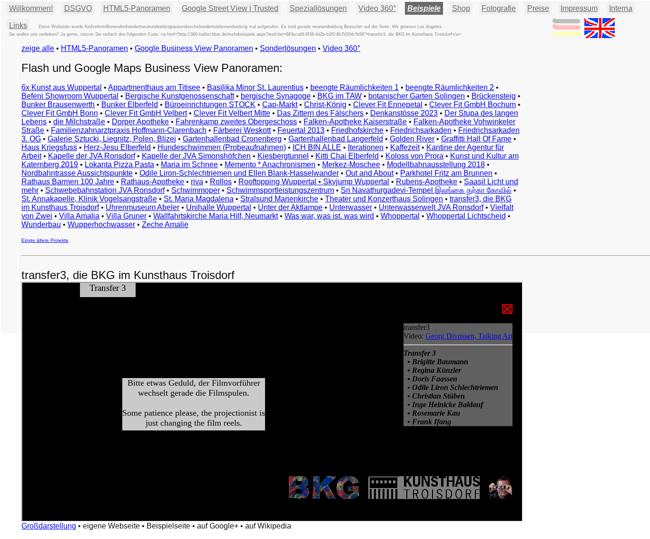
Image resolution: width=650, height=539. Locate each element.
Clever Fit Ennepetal (388, 104)
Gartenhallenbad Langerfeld (335, 139)
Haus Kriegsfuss (49, 147)
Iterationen (366, 147)
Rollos (221, 182)
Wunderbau (41, 224)
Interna (620, 8)
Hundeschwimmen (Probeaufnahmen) (222, 147)
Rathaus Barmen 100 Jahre (67, 182)
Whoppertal (400, 216)
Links (18, 25)
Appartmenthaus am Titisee (154, 87)
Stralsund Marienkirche (279, 199)
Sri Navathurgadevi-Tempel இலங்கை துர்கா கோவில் (426, 190)
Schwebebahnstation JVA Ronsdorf (105, 190)
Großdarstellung (48, 526)
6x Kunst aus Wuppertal (61, 87)
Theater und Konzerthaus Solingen (384, 199)
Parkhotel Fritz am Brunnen (446, 173)
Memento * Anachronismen (270, 164)
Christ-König (325, 104)
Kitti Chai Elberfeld (347, 156)
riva (197, 182)
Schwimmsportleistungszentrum (280, 190)
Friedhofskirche (357, 130)
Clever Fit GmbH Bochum (472, 104)
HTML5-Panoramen (136, 8)
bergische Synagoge (276, 96)
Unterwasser (350, 207)
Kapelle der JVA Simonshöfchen (196, 156)
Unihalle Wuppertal (218, 207)
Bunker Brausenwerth (58, 104)
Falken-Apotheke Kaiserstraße (355, 122)
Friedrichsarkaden (421, 130)
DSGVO (78, 8)
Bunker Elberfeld (129, 104)
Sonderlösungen (288, 48)
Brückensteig (494, 96)
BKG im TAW (339, 96)
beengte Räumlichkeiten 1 (354, 87)
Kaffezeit (405, 147)
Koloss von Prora (414, 156)
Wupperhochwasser (101, 224)
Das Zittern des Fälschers (320, 113)
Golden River (412, 139)
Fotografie (499, 8)
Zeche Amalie (165, 224)
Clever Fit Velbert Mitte (232, 113)
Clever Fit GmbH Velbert (146, 113)
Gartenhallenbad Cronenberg (232, 139)
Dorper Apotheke (140, 122)
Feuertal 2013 (301, 130)
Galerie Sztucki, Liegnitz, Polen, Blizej (112, 139)
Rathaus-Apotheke (152, 182)
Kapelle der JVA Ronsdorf (91, 156)
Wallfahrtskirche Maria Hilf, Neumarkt (215, 216)
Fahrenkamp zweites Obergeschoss (236, 122)
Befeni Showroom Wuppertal (69, 96)
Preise (538, 8)
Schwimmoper (195, 190)
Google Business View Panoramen (194, 48)
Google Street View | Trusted (230, 8)
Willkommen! (31, 8)
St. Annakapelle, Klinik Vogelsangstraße (89, 199)
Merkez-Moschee (351, 164)
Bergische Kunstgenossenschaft (179, 96)
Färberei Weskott (242, 130)
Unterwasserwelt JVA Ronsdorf (431, 207)
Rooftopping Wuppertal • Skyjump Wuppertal (313, 182)
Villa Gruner (126, 216)
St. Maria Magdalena (199, 199)
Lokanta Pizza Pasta (119, 164)
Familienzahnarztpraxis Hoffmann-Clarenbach (129, 130)
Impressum (579, 8)
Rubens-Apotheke (426, 182)
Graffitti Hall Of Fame (476, 139)
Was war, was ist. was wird (329, 216)
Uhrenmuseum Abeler (142, 207)
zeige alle (37, 48)
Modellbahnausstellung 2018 (436, 164)
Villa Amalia (79, 216)
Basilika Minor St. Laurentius (255, 87)
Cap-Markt (279, 104)
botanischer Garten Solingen (416, 96)
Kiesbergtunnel (283, 156)
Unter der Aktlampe (290, 207)
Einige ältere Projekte (45, 240)
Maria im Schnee (189, 164)
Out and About (369, 173)
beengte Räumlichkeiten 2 (449, 87)
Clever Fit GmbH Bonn (59, 113)
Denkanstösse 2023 (404, 113)
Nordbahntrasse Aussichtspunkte (77, 173)
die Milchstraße (79, 122)
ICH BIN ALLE (317, 147)
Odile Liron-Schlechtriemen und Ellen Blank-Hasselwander (239, 173)
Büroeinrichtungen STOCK (210, 104)
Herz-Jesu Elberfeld (117, 147)
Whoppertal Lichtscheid (466, 216)
